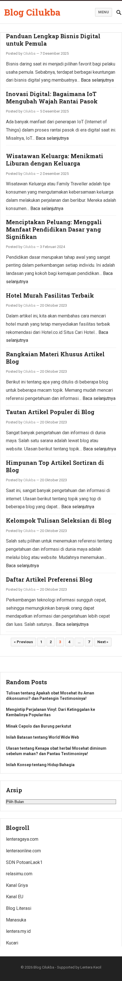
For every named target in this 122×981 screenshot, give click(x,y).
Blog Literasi (18, 908)
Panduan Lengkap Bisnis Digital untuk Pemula (53, 39)
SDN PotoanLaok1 (24, 862)
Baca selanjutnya (97, 80)
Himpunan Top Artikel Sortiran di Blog (55, 466)
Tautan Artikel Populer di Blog (50, 412)
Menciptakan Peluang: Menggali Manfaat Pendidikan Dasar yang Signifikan (54, 229)
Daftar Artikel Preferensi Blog (49, 579)
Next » (102, 642)
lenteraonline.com (23, 850)
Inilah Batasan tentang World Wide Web (42, 737)
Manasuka (16, 920)
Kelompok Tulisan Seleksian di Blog (59, 520)
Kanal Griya (17, 885)
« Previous (23, 642)
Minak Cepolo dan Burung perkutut (38, 726)
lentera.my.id (18, 931)
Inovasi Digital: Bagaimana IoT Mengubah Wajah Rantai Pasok (52, 97)
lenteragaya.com (22, 839)
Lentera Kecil (90, 967)
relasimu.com (19, 873)
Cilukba (29, 53)
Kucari (12, 943)
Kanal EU (14, 896)
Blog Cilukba (32, 12)
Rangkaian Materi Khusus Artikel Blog (55, 357)
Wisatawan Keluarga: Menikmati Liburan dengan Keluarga (54, 159)
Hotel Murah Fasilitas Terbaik (50, 295)
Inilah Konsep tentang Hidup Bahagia (40, 764)
